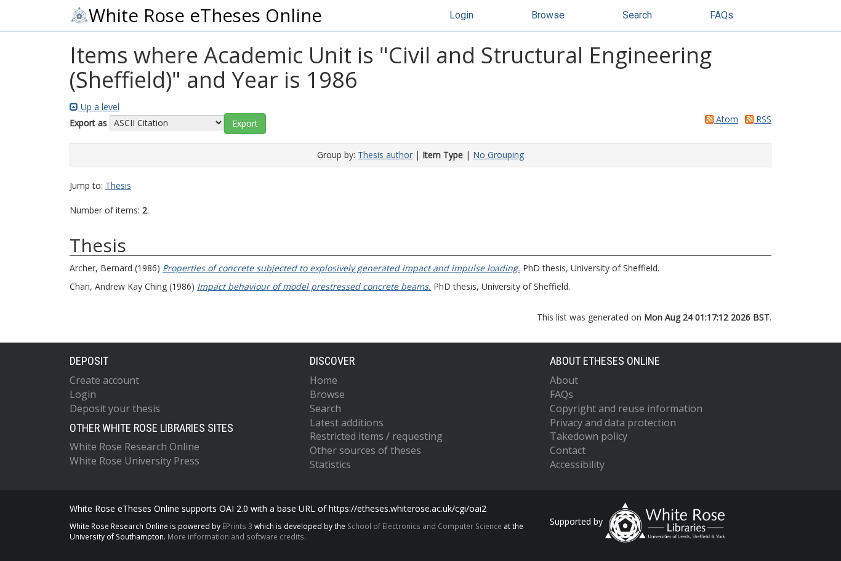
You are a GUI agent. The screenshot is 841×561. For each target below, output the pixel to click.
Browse (548, 15)
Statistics (330, 464)
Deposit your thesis (115, 408)
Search (637, 15)
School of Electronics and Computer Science (424, 526)
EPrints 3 (237, 526)
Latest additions (347, 422)
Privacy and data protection (613, 422)
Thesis (118, 185)
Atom (726, 119)
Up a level (98, 107)
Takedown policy (588, 436)
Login (461, 15)
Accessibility (577, 464)
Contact (567, 450)
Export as (88, 123)
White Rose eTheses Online (205, 15)
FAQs (721, 15)
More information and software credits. (236, 536)
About (564, 380)
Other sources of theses (365, 450)
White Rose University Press (134, 461)
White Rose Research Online (134, 446)
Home (323, 380)
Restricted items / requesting (376, 436)
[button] (245, 123)
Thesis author (385, 155)
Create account (104, 380)
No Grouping (498, 155)
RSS (762, 119)
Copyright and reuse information (626, 408)
